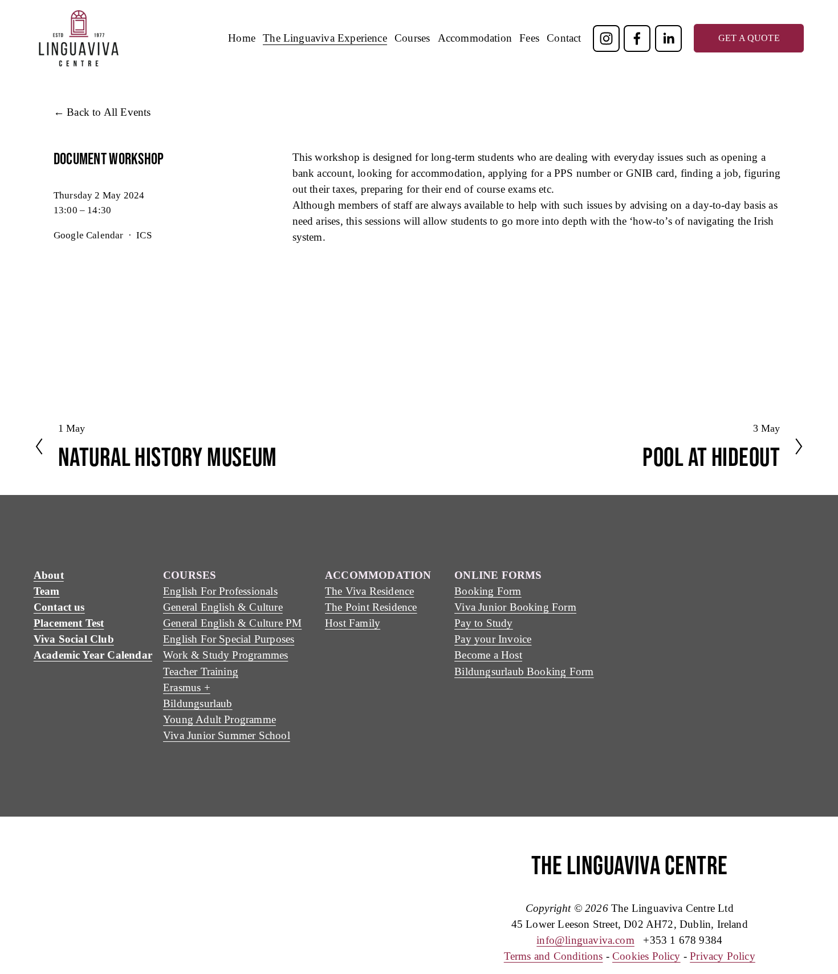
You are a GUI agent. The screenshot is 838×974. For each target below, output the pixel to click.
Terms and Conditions (553, 956)
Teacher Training (200, 671)
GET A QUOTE (749, 38)
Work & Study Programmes (225, 655)
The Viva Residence (369, 591)
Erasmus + (186, 687)
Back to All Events (108, 112)
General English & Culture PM (232, 623)
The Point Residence (371, 607)
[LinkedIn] (668, 38)
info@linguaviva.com (585, 940)
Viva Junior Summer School (226, 735)
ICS (144, 235)
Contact (564, 38)
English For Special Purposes (228, 639)
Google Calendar (89, 235)
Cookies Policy (646, 956)
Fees (529, 38)
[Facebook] (637, 38)
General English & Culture (223, 607)
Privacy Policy (722, 956)
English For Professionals (220, 591)
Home (241, 38)
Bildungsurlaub (198, 703)
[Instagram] (606, 38)
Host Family (352, 623)
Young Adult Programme (219, 719)
